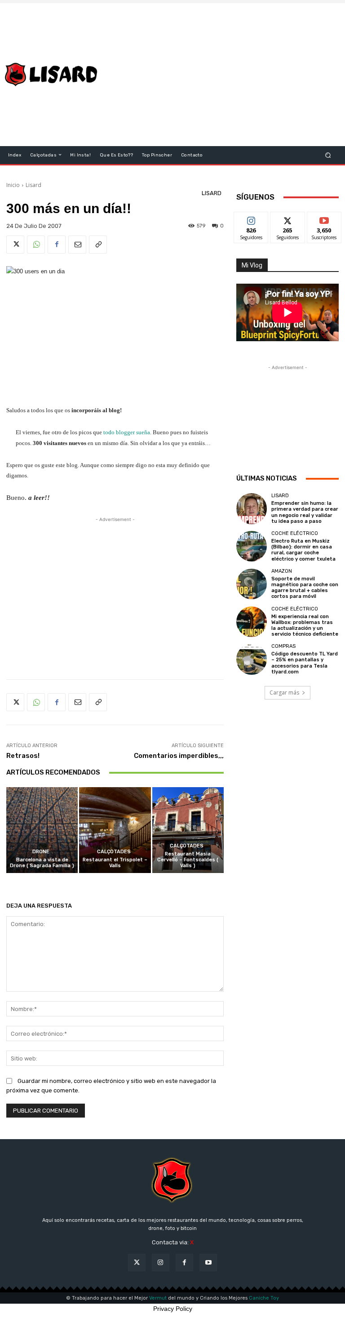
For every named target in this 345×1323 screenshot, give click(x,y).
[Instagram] (160, 1262)
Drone (40, 851)
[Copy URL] (98, 245)
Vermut (158, 1298)
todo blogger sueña (126, 432)
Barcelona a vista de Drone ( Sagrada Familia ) (42, 863)
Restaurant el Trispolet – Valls (115, 863)
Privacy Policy (172, 1308)
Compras (283, 646)
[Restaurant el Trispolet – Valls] (114, 830)
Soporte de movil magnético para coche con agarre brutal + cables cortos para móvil (304, 588)
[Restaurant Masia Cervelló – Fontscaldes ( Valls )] (188, 830)
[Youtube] (208, 1262)
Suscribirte (324, 218)
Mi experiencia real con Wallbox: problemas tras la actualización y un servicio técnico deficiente (304, 625)
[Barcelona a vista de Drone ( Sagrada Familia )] (42, 830)
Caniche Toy (264, 1298)
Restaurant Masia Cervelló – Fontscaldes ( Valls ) (187, 860)
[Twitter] (15, 245)
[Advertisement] (227, 75)
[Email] (77, 245)
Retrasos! (23, 756)
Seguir (251, 218)
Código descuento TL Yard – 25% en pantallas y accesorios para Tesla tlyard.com (304, 663)
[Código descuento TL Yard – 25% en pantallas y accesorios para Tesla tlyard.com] (251, 659)
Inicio (13, 185)
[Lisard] (53, 74)
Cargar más (284, 692)
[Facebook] (57, 245)
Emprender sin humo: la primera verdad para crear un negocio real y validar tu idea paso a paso (304, 512)
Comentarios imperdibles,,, (179, 756)
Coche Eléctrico (294, 533)
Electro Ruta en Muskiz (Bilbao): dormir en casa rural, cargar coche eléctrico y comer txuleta (303, 550)
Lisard (33, 185)
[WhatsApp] (36, 245)
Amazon (281, 571)
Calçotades (114, 851)
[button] (328, 155)
